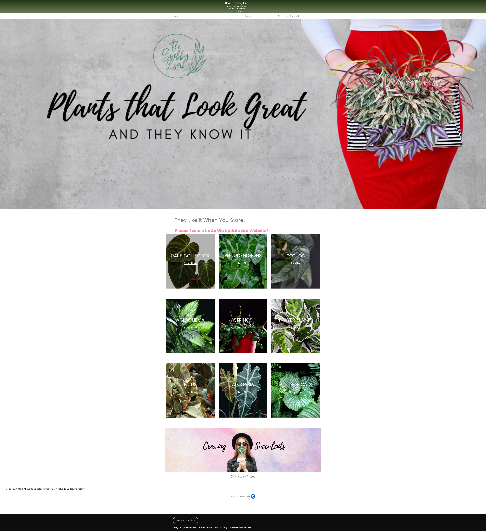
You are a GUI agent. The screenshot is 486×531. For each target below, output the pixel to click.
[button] (243, 114)
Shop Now (190, 263)
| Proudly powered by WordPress (235, 527)
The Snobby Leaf (237, 3)
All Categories (294, 16)
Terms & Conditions (185, 520)
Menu (175, 16)
